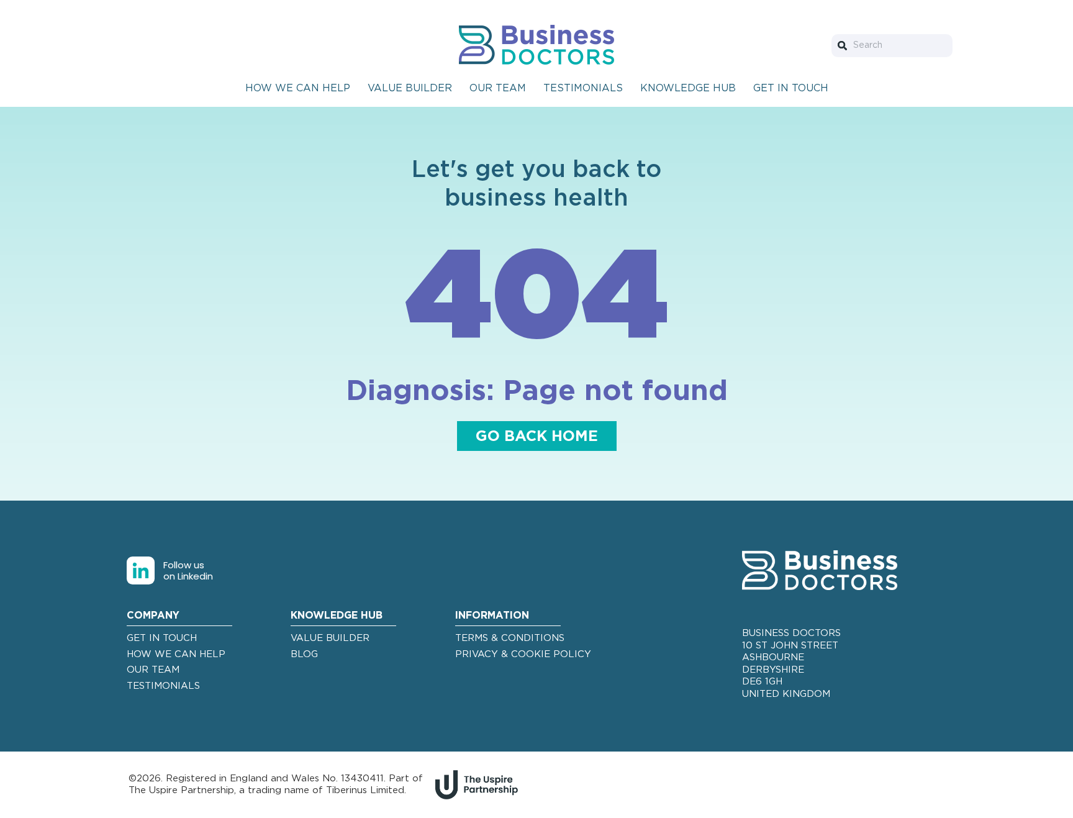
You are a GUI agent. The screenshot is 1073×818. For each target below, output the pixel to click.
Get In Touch (790, 88)
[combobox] (892, 45)
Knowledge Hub (688, 88)
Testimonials (583, 88)
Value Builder (410, 88)
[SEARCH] (845, 45)
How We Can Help (297, 88)
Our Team (497, 88)
